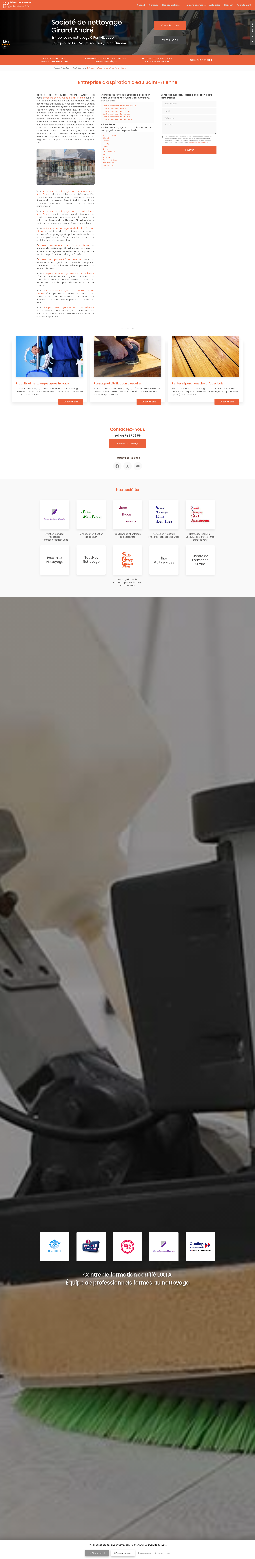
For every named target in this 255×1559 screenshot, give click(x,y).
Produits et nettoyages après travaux (42, 383)
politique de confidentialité (198, 142)
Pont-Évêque (108, 163)
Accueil (141, 5)
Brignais (106, 138)
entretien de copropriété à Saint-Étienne (59, 259)
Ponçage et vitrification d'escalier (117, 383)
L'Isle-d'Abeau (109, 152)
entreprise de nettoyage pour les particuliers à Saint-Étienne (66, 213)
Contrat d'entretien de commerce (117, 119)
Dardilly (106, 143)
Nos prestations (171, 5)
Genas (106, 146)
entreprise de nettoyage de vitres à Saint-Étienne (69, 307)
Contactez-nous (170, 25)
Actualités (214, 5)
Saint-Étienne (78, 68)
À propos (153, 5)
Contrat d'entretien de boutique (116, 114)
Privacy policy (164, 1553)
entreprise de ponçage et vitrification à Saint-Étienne (66, 230)
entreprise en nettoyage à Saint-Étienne (64, 97)
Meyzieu (106, 157)
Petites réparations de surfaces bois (197, 383)
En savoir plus (71, 401)
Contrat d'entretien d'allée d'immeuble (119, 106)
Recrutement (244, 5)
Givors (105, 149)
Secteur (66, 68)
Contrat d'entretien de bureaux (116, 117)
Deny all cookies (123, 1553)
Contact (228, 5)
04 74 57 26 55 (170, 39)
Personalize (145, 1553)
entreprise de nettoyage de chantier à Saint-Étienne (66, 292)
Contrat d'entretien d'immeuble (116, 111)
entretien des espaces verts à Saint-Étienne (63, 245)
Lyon (105, 154)
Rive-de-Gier (108, 165)
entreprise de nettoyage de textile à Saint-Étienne (68, 273)
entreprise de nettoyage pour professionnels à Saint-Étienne (66, 193)
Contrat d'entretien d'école (114, 108)
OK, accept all (98, 1553)
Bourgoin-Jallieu (110, 135)
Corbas (106, 141)
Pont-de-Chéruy (110, 160)
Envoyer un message (127, 443)
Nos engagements (196, 5)
